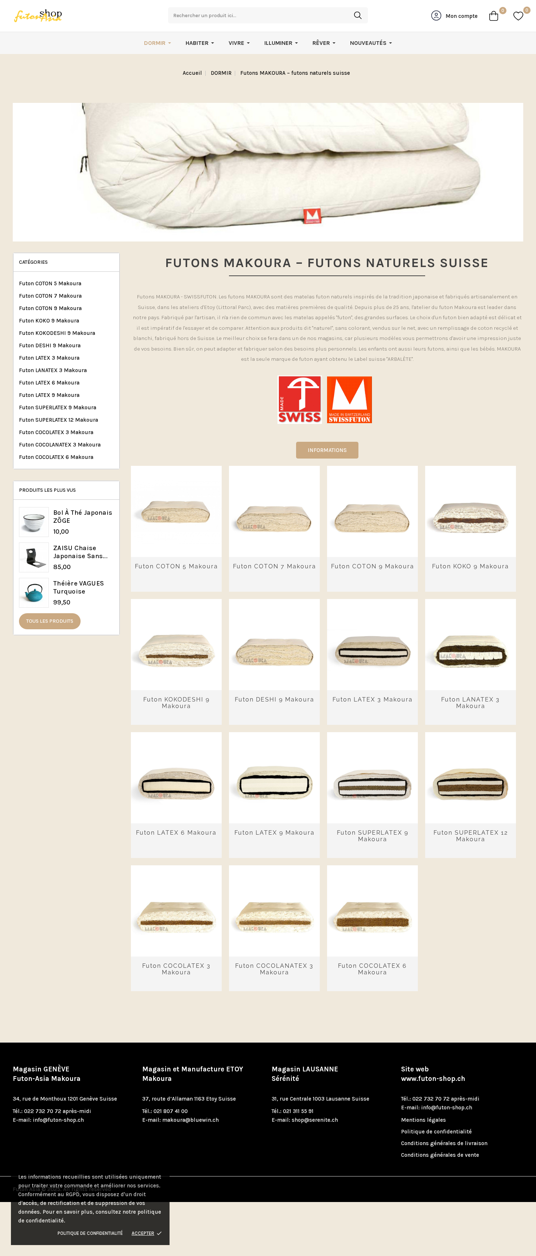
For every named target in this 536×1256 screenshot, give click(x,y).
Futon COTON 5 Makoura (50, 283)
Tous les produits (49, 621)
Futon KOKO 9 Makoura (49, 320)
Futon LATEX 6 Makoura (49, 382)
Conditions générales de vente (440, 1155)
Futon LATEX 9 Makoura (49, 395)
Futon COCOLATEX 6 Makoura (56, 457)
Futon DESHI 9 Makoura (50, 345)
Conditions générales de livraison (444, 1143)
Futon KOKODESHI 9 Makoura (57, 333)
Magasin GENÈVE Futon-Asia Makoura (47, 1074)
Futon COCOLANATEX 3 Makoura (60, 444)
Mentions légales (423, 1120)
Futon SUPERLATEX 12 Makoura (58, 420)
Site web (433, 1074)
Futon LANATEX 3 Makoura (53, 370)
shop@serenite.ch (315, 1120)
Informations (327, 450)
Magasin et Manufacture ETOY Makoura (192, 1074)
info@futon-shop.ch (58, 1120)
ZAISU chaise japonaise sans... (80, 552)
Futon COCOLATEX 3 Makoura (56, 432)
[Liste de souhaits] (518, 16)
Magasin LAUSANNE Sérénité (305, 1074)
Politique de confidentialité (90, 1233)
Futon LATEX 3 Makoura (49, 358)
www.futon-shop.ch (433, 1079)
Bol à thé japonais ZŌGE (82, 517)
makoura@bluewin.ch (190, 1120)
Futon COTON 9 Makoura (50, 308)
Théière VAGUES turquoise (78, 587)
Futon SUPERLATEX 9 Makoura (57, 407)
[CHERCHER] (357, 15)
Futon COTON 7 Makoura (50, 296)
